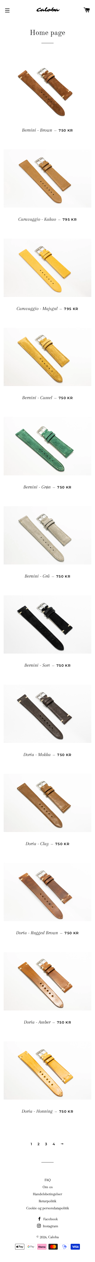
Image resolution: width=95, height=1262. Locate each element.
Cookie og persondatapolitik (47, 1208)
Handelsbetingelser (47, 1194)
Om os (48, 1187)
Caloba (53, 1237)
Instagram (50, 1226)
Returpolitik (47, 1201)
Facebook (50, 1219)
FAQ (48, 1180)
